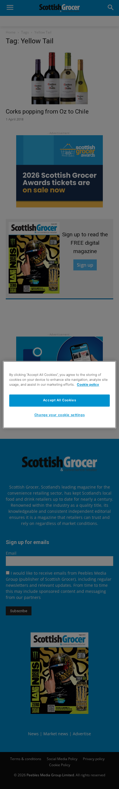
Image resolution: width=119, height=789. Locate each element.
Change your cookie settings (59, 415)
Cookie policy (88, 385)
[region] (59, 394)
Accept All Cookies (59, 400)
